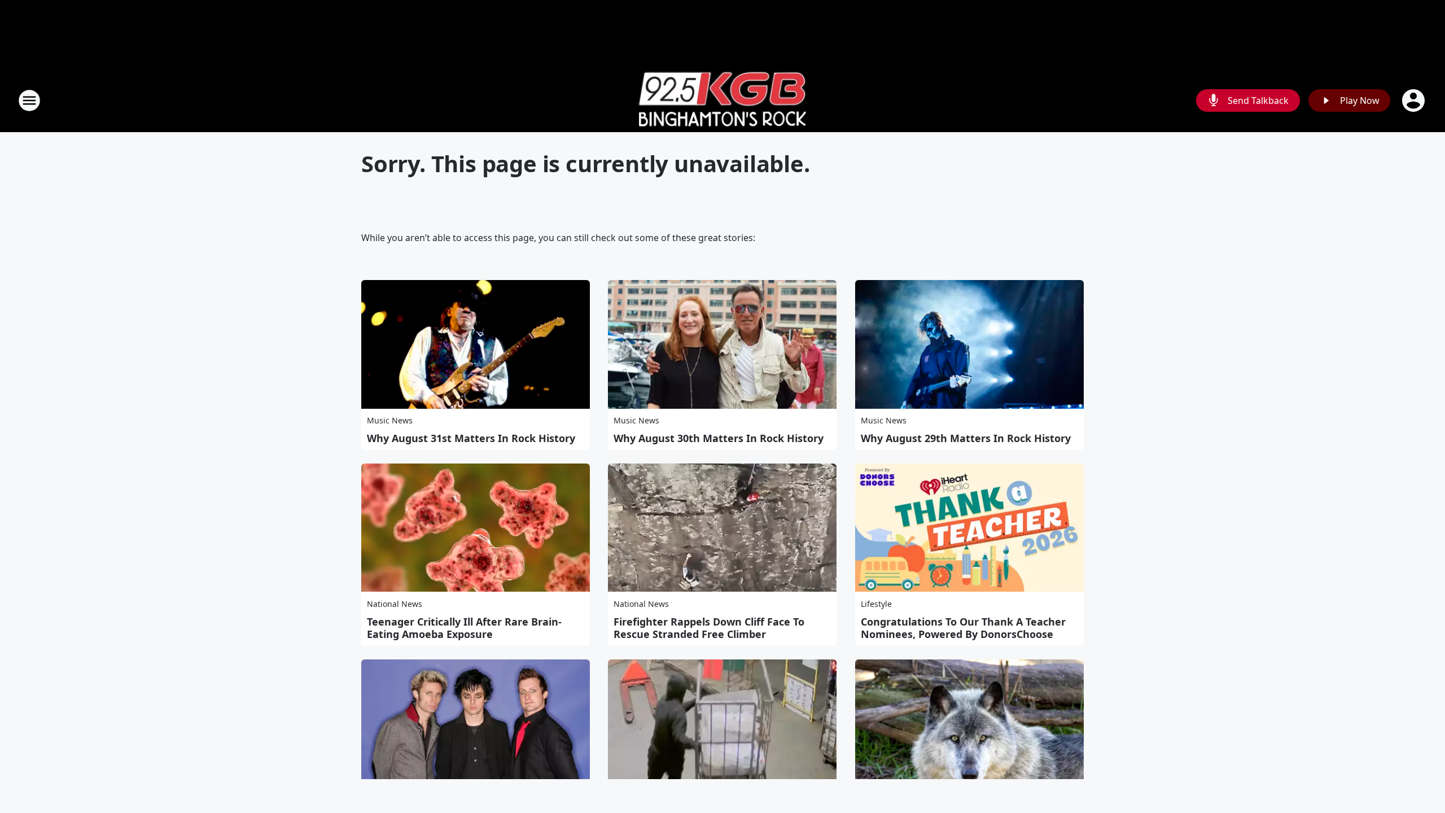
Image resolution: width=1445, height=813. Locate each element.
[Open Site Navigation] (29, 100)
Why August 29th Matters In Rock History (966, 438)
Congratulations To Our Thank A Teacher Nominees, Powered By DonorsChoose (963, 627)
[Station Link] (722, 100)
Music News (390, 420)
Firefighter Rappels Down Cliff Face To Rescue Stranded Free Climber (709, 627)
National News (394, 603)
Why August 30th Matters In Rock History (719, 438)
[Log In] (1414, 100)
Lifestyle (876, 603)
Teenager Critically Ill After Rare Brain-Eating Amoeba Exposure (464, 627)
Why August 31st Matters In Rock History (471, 438)
